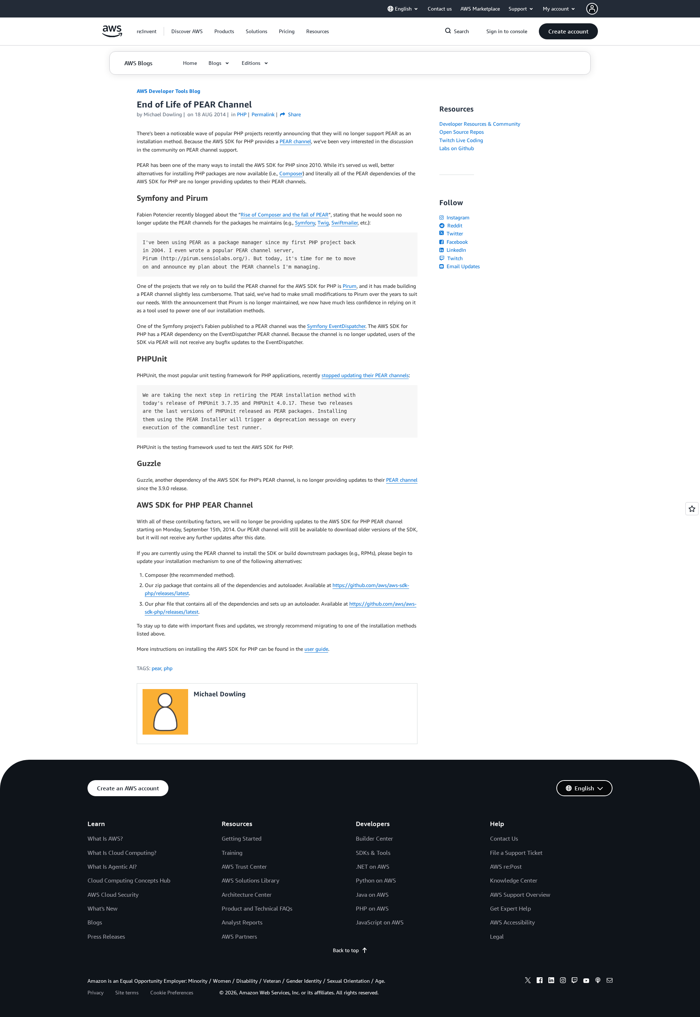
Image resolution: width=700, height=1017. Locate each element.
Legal (497, 936)
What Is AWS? (105, 838)
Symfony (305, 222)
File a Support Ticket (516, 852)
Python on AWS (376, 880)
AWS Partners (239, 936)
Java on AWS (372, 894)
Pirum (350, 286)
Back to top (346, 950)
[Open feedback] (692, 508)
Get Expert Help (510, 908)
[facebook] (539, 981)
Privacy (96, 992)
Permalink (263, 114)
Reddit (454, 225)
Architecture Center (247, 894)
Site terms (127, 992)
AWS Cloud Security (113, 894)
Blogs (95, 922)
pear (156, 668)
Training (232, 852)
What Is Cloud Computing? (122, 852)
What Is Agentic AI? (112, 866)
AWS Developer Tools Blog (168, 91)
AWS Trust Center (244, 866)
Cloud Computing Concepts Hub (129, 880)
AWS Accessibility (512, 922)
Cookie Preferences (171, 992)
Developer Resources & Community (479, 124)
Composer (291, 173)
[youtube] (586, 981)
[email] (609, 981)
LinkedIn (455, 250)
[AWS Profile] (592, 9)
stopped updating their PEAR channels (365, 375)
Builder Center (374, 838)
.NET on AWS (372, 866)
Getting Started (241, 838)
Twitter (454, 233)
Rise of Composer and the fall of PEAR (284, 214)
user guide (316, 649)
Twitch (454, 258)
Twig (323, 222)
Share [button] (294, 114)
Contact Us (504, 838)
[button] (187, 31)
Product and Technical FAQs (257, 908)
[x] (528, 981)
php (168, 668)
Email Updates (462, 266)
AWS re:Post (506, 866)
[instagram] (563, 981)
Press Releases (106, 936)
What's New (102, 908)
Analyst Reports (242, 922)
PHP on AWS (372, 908)
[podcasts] (598, 981)
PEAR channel (295, 141)
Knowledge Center (513, 880)
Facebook (456, 242)
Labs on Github (456, 148)
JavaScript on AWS (380, 922)
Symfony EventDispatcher (336, 326)
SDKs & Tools (373, 852)
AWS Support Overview (520, 894)
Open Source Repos (461, 132)
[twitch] (575, 981)
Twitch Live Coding (461, 140)
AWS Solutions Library (250, 880)
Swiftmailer (344, 222)
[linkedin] (551, 981)
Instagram (457, 217)
